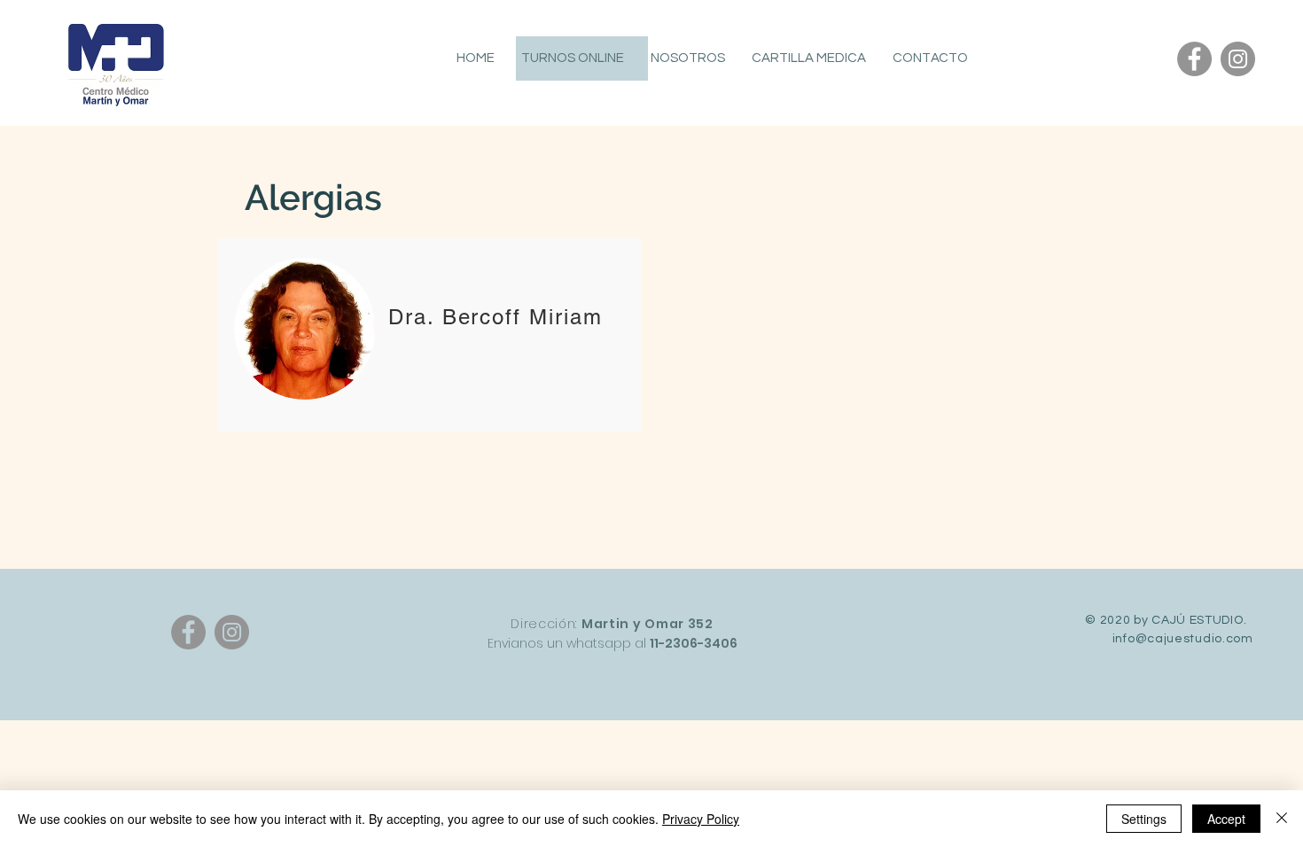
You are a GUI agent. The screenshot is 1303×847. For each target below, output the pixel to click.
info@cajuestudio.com (1182, 639)
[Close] (1281, 818)
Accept (1226, 819)
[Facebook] (1194, 59)
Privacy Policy (700, 819)
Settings (1143, 819)
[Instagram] (1238, 59)
